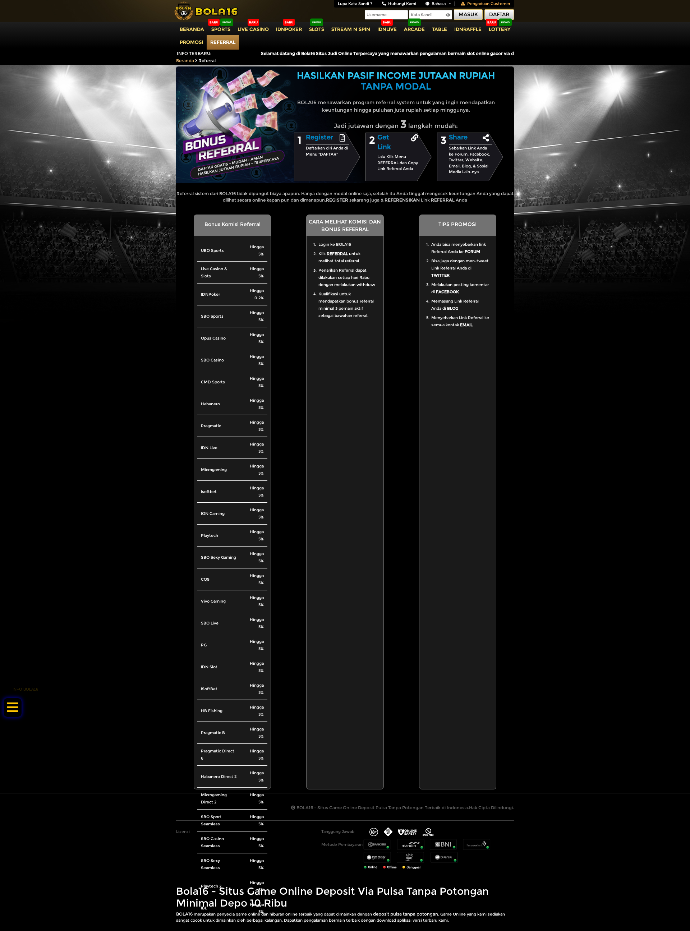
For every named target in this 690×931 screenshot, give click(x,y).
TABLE (439, 29)
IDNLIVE (387, 29)
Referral (222, 42)
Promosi (191, 42)
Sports (220, 29)
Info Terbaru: (194, 53)
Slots (316, 29)
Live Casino (253, 29)
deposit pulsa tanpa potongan (405, 914)
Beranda (192, 29)
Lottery (499, 29)
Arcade (414, 29)
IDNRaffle (468, 29)
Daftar (499, 14)
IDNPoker (289, 29)
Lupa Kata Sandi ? (355, 3)
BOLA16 (184, 914)
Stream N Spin (350, 29)
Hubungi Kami (402, 3)
